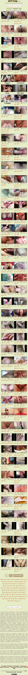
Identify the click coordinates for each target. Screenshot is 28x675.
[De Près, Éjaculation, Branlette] (20, 477)
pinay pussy (9, 583)
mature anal (4, 579)
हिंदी (25, 667)
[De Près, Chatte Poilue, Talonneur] (7, 141)
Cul (12, 271)
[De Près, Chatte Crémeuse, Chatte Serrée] (7, 127)
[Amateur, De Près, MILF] (20, 168)
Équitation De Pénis (20, 368)
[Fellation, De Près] (7, 69)
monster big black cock (22, 579)
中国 (14, 668)
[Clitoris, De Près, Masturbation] (20, 44)
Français (23, 666)
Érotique (4, 354)
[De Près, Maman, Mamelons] (7, 219)
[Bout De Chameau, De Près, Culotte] (20, 503)
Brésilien (5, 366)
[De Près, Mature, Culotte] (7, 566)
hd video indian (19, 592)
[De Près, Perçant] (7, 477)
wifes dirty (12, 581)
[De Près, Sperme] (20, 69)
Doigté (17, 545)
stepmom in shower (21, 585)
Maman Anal (18, 466)
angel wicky (23, 598)
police (18, 581)
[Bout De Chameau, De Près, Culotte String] (7, 154)
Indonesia (13, 667)
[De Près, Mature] (20, 255)
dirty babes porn (12, 579)
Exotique (17, 129)
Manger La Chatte (6, 34)
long (20, 8)
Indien (25, 330)
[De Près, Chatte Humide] (7, 207)
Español (16, 666)
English (4, 666)
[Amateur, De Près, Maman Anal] (7, 503)
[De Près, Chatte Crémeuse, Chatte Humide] (7, 255)
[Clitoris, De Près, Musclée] (20, 403)
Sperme (24, 60)
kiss (5, 592)
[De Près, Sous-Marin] (7, 196)
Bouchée (4, 307)
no (24, 592)
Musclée (22, 405)
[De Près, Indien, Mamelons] (20, 351)
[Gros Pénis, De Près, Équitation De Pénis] (20, 363)
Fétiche (17, 380)
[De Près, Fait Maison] (7, 517)
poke (3, 596)
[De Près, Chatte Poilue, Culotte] (20, 182)
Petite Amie (5, 468)
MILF (22, 171)
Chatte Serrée (18, 23)
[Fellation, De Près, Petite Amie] (7, 464)
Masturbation (18, 48)
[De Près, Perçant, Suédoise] (20, 491)
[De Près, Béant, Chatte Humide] (20, 269)
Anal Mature (5, 46)
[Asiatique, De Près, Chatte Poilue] (20, 529)
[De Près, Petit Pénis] (7, 113)
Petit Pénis (5, 116)
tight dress (13, 585)
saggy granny (16, 594)
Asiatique (18, 531)
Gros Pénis (18, 366)
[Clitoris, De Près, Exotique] (20, 517)
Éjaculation (18, 480)
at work (9, 594)
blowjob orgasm (11, 592)
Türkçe (7, 667)
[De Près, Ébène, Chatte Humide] (20, 219)
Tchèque (17, 419)
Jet (3, 60)
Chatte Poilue (18, 118)
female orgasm (8, 596)
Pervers (17, 431)
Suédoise (22, 494)
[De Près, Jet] (7, 57)
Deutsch (10, 666)
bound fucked (17, 587)
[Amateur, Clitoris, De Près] (7, 452)
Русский (20, 667)
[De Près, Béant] (20, 280)
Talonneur (5, 145)
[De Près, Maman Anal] (20, 464)
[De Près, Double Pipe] (20, 207)
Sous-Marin (5, 198)
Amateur (17, 157)
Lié (7, 246)
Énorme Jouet (5, 171)
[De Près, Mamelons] (20, 243)
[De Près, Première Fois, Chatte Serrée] (20, 18)
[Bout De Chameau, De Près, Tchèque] (20, 414)
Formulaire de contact (11, 672)
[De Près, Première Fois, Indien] (20, 328)
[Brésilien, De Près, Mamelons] (7, 363)
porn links (19, 672)
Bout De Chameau (19, 34)
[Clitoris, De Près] (20, 101)
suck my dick (16, 583)
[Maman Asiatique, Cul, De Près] (7, 269)
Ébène (17, 222)
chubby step (5, 581)
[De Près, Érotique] (7, 351)
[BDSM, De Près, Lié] (7, 243)
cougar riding (12, 600)
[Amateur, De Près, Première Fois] (20, 154)
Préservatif (18, 60)
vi (4, 583)
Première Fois (18, 21)
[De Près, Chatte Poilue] (7, 391)
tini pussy (25, 587)
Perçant (22, 431)
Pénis (4, 234)
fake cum (18, 600)
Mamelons (9, 222)
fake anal (17, 598)
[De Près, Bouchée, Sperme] (7, 304)
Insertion (5, 173)
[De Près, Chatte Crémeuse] (7, 18)
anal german (23, 581)
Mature (4, 380)
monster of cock (24, 596)
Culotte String (6, 159)
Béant (17, 271)
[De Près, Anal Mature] (7, 44)
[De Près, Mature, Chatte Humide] (7, 377)
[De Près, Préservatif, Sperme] (20, 57)
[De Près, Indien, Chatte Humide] (7, 440)
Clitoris (17, 46)
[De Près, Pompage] (7, 182)
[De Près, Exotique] (20, 127)
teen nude (4, 594)
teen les (23, 583)
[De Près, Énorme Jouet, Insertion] (7, 168)
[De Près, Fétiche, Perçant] (20, 452)
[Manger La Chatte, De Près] (7, 32)
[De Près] (20, 292)
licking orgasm (24, 594)
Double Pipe (18, 210)
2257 (25, 670)
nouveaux (15, 8)
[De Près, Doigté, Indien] (20, 542)
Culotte (17, 186)
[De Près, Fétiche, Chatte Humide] (20, 377)
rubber (17, 596)
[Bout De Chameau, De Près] (20, 32)
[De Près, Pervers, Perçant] (20, 428)
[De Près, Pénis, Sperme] (7, 231)
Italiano (1, 667)
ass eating (11, 587)
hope (5, 598)
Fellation (5, 72)
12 (13, 596)
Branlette (18, 482)
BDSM (4, 246)
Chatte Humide (6, 210)
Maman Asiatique (6, 271)
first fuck (6, 585)
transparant (10, 598)
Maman (4, 222)
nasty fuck (5, 587)
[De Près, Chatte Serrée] (20, 340)
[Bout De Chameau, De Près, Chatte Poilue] (20, 113)
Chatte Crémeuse (6, 21)
